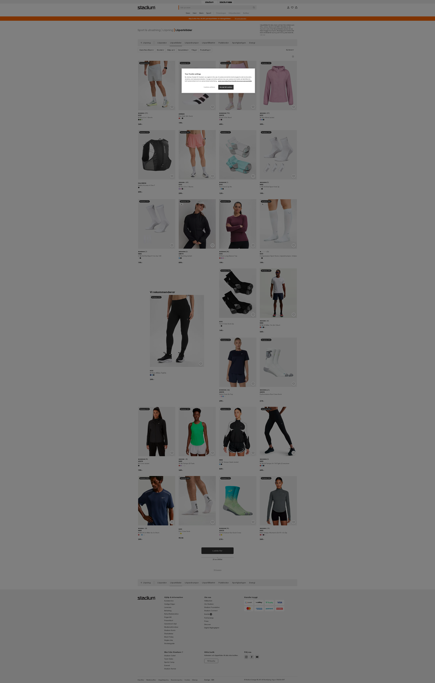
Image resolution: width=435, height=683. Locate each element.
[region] (218, 80)
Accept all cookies (226, 87)
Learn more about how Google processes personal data (235, 81)
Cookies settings (209, 87)
